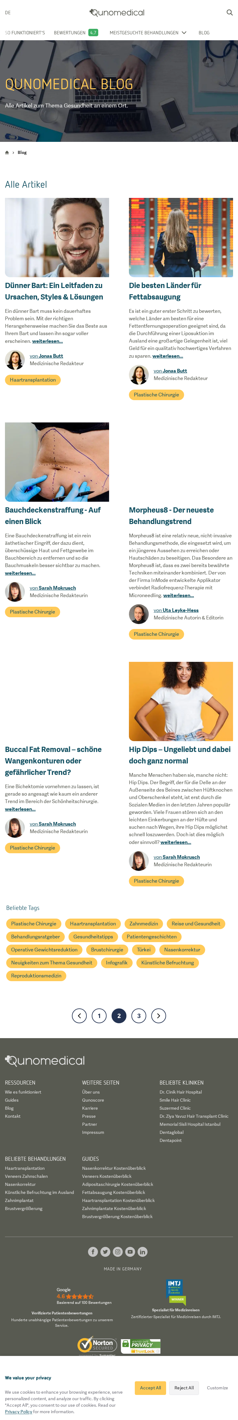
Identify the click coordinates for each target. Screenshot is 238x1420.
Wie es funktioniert (23, 1092)
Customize (217, 1387)
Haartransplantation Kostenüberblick (118, 1200)
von (46, 356)
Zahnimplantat (19, 1200)
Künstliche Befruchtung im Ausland (39, 1192)
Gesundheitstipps (93, 937)
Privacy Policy (18, 1411)
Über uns (91, 1092)
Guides (12, 1100)
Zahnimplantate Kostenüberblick (114, 1208)
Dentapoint (171, 1140)
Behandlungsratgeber (35, 937)
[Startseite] (7, 153)
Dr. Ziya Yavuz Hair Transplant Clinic (194, 1116)
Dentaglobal (171, 1132)
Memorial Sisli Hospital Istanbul (190, 1124)
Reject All (183, 1387)
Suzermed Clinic (175, 1108)
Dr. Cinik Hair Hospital (181, 1092)
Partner (89, 1124)
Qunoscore (93, 1100)
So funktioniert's (25, 32)
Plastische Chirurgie (156, 395)
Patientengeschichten (152, 937)
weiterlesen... (47, 341)
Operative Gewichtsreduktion (44, 950)
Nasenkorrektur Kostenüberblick (114, 1168)
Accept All (150, 1387)
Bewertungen (70, 32)
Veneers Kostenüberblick (106, 1176)
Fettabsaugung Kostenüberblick (113, 1192)
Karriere (90, 1108)
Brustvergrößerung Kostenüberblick (117, 1216)
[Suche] (229, 12)
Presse (89, 1116)
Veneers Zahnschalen (26, 1176)
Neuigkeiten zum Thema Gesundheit (51, 963)
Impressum (93, 1132)
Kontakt (12, 1116)
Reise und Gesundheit (196, 924)
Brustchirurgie (107, 950)
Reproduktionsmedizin (36, 976)
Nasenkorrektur (182, 950)
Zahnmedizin (144, 924)
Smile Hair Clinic (175, 1100)
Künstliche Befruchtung (167, 963)
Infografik (117, 963)
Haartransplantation (33, 380)
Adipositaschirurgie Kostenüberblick (117, 1184)
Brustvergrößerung (23, 1208)
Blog (204, 32)
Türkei (144, 950)
